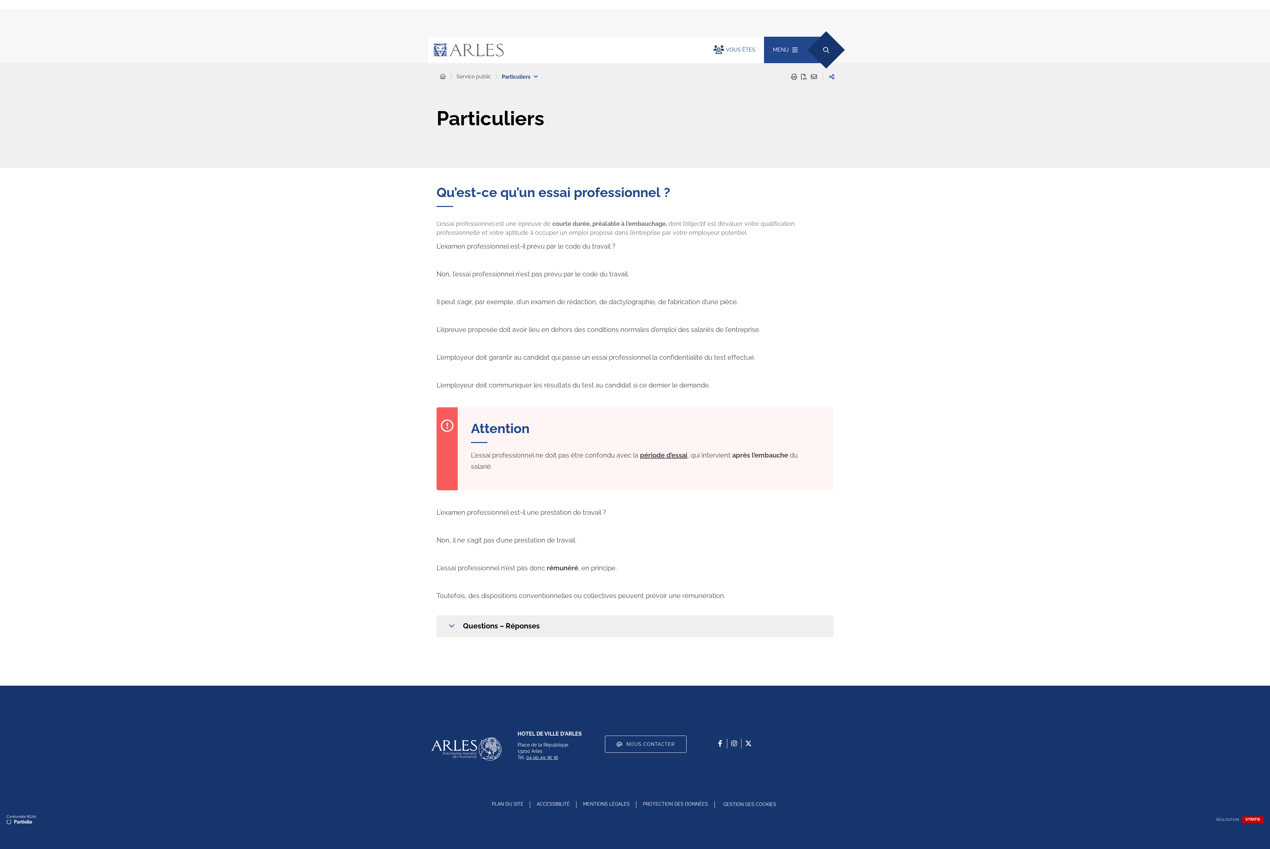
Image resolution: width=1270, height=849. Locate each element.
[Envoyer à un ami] (814, 76)
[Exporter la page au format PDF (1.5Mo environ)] (804, 76)
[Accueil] (443, 77)
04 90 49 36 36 (542, 757)
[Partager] (832, 76)
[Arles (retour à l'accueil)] (564, 50)
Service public (473, 76)
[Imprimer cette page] (794, 76)
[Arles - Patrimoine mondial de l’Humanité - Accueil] (466, 749)
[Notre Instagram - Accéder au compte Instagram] (734, 743)
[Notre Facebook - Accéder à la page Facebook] (720, 743)
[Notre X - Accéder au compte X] (748, 743)
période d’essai (663, 455)
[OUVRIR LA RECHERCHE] (826, 49)
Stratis (1253, 819)
